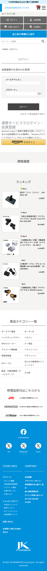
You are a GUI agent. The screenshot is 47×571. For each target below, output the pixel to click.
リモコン (28, 337)
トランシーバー (31, 349)
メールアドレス (14, 79)
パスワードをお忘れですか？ (33, 114)
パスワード (12, 89)
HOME (5, 49)
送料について (9, 507)
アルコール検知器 (9, 349)
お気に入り (8, 494)
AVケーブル (6, 363)
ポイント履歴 (9, 481)
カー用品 (28, 343)
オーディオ (29, 331)
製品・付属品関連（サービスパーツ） (11, 372)
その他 (27, 372)
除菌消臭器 (6, 355)
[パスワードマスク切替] (38, 93)
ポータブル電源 (8, 331)
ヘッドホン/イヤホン (10, 337)
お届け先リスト (10, 490)
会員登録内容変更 (11, 484)
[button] (23, 142)
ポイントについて (11, 511)
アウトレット (30, 355)
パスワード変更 (10, 487)
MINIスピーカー (8, 343)
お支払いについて (11, 504)
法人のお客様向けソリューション (34, 363)
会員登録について (11, 514)
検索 (43, 41)
